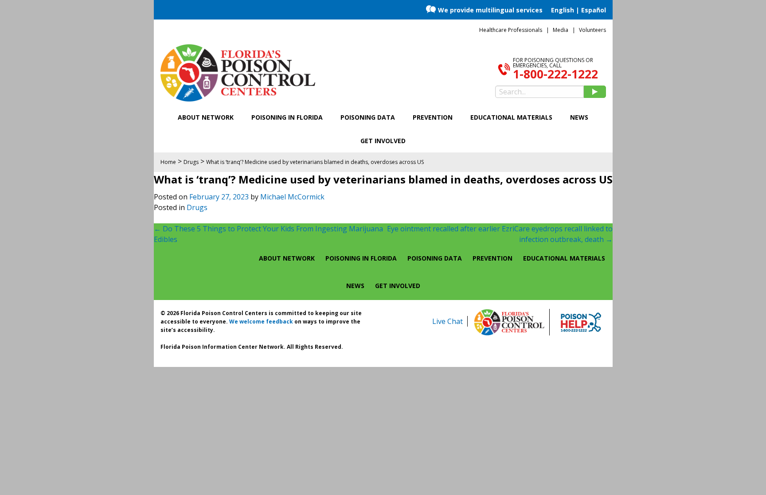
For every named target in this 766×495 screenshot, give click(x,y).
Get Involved (383, 140)
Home (168, 162)
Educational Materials (511, 117)
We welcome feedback (261, 321)
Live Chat (447, 321)
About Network (206, 117)
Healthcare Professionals (510, 30)
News (579, 117)
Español (593, 10)
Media (560, 30)
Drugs (197, 207)
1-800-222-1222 (555, 74)
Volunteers (592, 30)
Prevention (433, 117)
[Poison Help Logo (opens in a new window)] (581, 322)
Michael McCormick (292, 197)
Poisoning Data (367, 117)
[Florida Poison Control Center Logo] (509, 322)
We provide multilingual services (490, 10)
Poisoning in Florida (287, 117)
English (562, 10)
